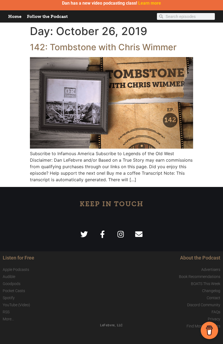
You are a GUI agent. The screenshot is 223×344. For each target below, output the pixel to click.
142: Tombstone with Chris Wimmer (103, 47)
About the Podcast (200, 258)
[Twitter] (84, 234)
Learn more (149, 3)
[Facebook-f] (102, 234)
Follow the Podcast (47, 16)
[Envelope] (139, 234)
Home (14, 16)
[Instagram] (120, 234)
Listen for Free (18, 258)
